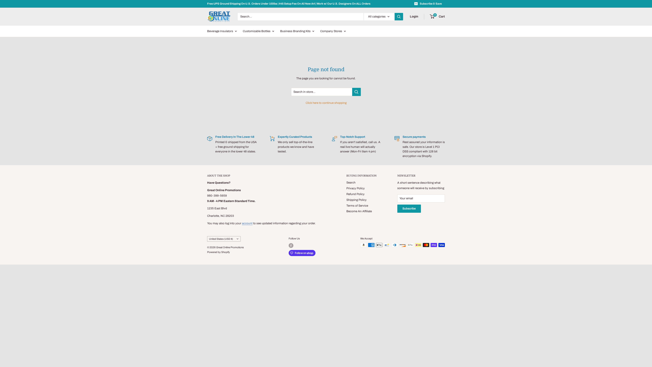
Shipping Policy (356, 200)
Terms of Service (357, 205)
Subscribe (409, 208)
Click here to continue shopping (326, 102)
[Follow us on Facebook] (291, 245)
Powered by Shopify (218, 252)
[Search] (399, 16)
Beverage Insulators (220, 31)
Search (351, 182)
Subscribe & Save (431, 3)
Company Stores (331, 31)
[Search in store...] (356, 92)
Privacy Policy (355, 188)
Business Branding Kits (295, 31)
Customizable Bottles (256, 31)
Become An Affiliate (359, 211)
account (247, 223)
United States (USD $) (221, 239)
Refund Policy (355, 194)
